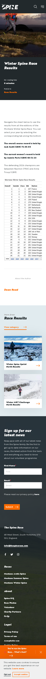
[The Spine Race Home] (10, 6)
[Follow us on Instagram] (18, 554)
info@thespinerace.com (16, 545)
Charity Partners (12, 611)
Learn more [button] (18, 668)
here (36, 494)
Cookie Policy (11, 645)
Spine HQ (9, 598)
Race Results (10, 92)
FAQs (6, 616)
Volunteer (9, 607)
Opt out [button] (7, 674)
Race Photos (10, 602)
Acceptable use (12, 640)
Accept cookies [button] (21, 674)
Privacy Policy (11, 631)
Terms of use (10, 636)
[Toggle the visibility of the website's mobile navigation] (42, 6)
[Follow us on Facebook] (5, 554)
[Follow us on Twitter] (11, 554)
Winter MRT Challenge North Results (18, 403)
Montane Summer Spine (16, 578)
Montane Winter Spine (15, 582)
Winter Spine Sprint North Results (16, 365)
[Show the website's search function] (35, 6)
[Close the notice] (41, 652)
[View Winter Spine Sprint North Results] (23, 348)
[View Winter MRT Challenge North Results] (23, 386)
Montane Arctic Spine (15, 573)
